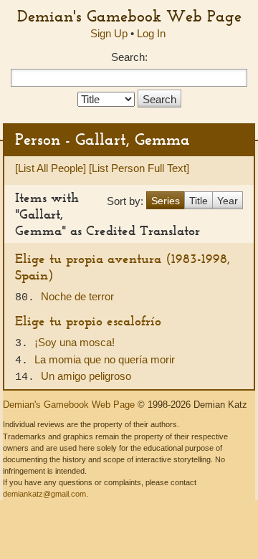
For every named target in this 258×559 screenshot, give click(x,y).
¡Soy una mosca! (74, 342)
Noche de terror (77, 296)
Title (198, 200)
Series (165, 200)
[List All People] (50, 168)
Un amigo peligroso (86, 376)
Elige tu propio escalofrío (88, 320)
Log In (151, 33)
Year (227, 200)
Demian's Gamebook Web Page (129, 16)
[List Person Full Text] (139, 168)
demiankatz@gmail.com (44, 493)
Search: (129, 57)
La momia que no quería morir (104, 359)
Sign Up (109, 33)
